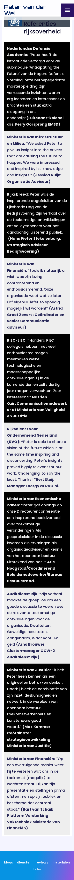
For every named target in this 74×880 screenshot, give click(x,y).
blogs (8, 862)
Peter (37, 869)
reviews (42, 862)
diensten (24, 862)
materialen (61, 862)
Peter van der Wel (25, 10)
